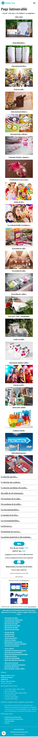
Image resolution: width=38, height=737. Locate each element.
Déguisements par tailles (12, 625)
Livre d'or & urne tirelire (12, 646)
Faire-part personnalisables (13, 652)
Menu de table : (19, 89)
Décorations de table (11, 627)
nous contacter (32, 606)
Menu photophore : (19, 43)
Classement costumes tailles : (19, 363)
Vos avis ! (7, 723)
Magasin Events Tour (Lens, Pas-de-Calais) (19, 566)
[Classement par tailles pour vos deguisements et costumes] (19, 374)
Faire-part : (19, 17)
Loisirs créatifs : (19, 339)
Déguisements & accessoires (13, 642)
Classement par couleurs (12, 622)
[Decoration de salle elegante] (19, 260)
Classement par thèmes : (19, 112)
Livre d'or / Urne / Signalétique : (19, 316)
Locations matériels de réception (15, 665)
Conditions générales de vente (19, 732)
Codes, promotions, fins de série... (14, 719)
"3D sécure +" (25, 580)
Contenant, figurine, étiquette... (19, 157)
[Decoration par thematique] (19, 123)
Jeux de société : (19, 385)
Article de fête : (19, 202)
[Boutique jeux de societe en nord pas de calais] (19, 396)
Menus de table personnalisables (15, 660)
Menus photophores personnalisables (16, 654)
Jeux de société (9, 636)
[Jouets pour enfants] (19, 418)
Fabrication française (11, 663)
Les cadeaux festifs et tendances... (19, 225)
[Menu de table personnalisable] (19, 101)
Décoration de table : (19, 271)
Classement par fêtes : (19, 66)
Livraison (8, 554)
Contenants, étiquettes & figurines (15, 650)
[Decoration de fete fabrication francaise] (19, 464)
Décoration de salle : (19, 248)
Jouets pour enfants (19, 407)
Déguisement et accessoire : (19, 180)
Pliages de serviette (11, 656)
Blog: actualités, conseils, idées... (15, 668)
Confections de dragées (12, 658)
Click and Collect (9, 721)
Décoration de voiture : (19, 294)
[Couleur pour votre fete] (19, 145)
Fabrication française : (19, 453)
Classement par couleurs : (19, 134)
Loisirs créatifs (9, 648)
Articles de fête (9, 632)
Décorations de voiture (12, 629)
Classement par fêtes (11, 618)
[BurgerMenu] (34, 3)
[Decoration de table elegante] (19, 282)
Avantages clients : (19, 430)
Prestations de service (11, 667)
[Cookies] (4, 733)
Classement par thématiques (14, 620)
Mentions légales (19, 729)
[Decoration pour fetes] (19, 77)
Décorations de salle (11, 624)
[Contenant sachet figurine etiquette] (19, 168)
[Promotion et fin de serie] (19, 442)
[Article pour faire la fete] (19, 213)
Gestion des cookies (19, 734)
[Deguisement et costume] (19, 191)
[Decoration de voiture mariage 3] (19, 305)
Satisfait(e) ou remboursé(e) (13, 717)
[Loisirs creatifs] (19, 351)
